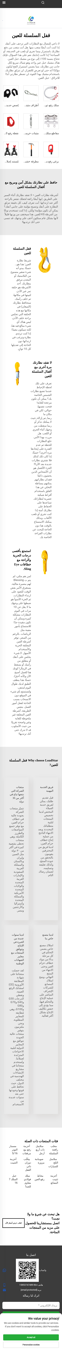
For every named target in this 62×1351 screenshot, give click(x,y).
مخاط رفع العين (39, 1177)
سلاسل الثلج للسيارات (53, 1163)
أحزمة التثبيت (13, 1161)
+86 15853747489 (28, 1285)
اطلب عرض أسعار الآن (13, 1223)
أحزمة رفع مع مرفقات (26, 1150)
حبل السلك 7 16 (13, 1179)
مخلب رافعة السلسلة (53, 1150)
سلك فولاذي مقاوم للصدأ (27, 1181)
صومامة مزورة (40, 1161)
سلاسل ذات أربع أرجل (40, 1150)
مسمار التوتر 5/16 (13, 1150)
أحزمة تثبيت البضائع (54, 1179)
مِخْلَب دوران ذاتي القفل (27, 1164)
